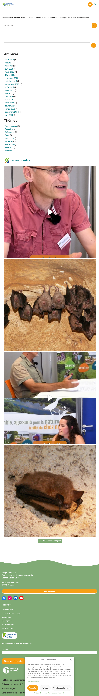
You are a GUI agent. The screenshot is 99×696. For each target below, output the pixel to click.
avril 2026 (9, 69)
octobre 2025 (11, 81)
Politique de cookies (40, 693)
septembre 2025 (12, 84)
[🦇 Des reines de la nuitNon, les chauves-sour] (50, 491)
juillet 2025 (9, 90)
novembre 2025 (11, 78)
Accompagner (11, 126)
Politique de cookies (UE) (12, 684)
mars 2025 (9, 103)
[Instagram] (10, 598)
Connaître (9, 129)
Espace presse (7, 621)
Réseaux (8, 147)
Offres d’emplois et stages (11, 613)
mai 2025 (9, 96)
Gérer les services (33, 682)
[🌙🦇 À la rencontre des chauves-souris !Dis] (50, 305)
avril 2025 (9, 100)
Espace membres (8, 624)
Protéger (9, 141)
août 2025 (9, 87)
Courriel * (6, 650)
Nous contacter (49, 591)
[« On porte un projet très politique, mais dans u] (50, 398)
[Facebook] (4, 598)
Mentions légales (9, 688)
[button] (70, 660)
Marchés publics (7, 628)
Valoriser (8, 151)
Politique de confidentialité (56, 693)
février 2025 (10, 106)
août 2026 (9, 60)
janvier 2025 (10, 109)
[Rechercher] (95, 4)
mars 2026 (9, 72)
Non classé (9, 138)
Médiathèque (6, 617)
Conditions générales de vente (15, 693)
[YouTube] (21, 598)
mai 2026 (9, 66)
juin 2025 (9, 93)
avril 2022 (9, 115)
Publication (10, 144)
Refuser (45, 688)
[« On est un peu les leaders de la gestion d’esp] (50, 212)
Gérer (7, 135)
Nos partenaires (7, 610)
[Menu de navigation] (90, 4)
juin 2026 (9, 63)
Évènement (10, 132)
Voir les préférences (62, 688)
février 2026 (10, 75)
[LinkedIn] (15, 598)
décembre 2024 (12, 112)
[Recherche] (93, 45)
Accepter (33, 688)
